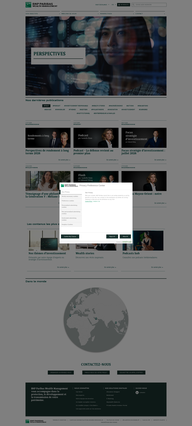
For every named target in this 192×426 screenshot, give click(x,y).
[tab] (71, 192)
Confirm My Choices (70, 236)
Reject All (112, 236)
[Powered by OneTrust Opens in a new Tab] (124, 242)
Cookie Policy (88, 201)
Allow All (125, 236)
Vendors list (96, 201)
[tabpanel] (108, 197)
